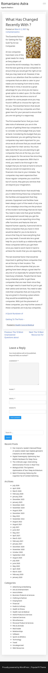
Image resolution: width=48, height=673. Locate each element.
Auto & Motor (18, 592)
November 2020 (18, 549)
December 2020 (18, 547)
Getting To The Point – (15, 319)
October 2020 (18, 552)
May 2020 (16, 566)
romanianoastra (12, 32)
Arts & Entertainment (20, 590)
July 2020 (16, 561)
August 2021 (17, 524)
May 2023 (16, 516)
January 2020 (17, 577)
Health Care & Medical (24, 325)
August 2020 (17, 558)
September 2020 (19, 555)
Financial (16, 603)
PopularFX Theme (38, 667)
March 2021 (17, 538)
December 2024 (18, 505)
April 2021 (16, 535)
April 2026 (16, 488)
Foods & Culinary (19, 606)
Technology (17, 640)
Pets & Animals (18, 626)
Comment (14, 361)
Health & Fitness (19, 609)
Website (12, 408)
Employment (17, 601)
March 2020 (17, 572)
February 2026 (18, 494)
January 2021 (17, 544)
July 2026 (16, 485)
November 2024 (18, 508)
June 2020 (16, 563)
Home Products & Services (22, 615)
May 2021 (16, 533)
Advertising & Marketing (22, 587)
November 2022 (18, 519)
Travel (15, 642)
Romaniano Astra (14, 3)
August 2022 (17, 522)
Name (12, 389)
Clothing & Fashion (20, 598)
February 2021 (18, 541)
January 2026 (17, 497)
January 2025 (17, 502)
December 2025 (18, 499)
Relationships (18, 631)
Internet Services (19, 617)
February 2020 (18, 574)
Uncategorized (18, 645)
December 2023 (18, 513)
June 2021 (16, 530)
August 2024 (17, 510)
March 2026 (17, 491)
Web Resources (18, 648)
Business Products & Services (23, 595)
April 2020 (16, 569)
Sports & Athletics (19, 637)
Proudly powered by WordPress (16, 667)
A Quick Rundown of (14, 313)
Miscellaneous (18, 620)
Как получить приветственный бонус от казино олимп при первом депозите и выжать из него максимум (28, 451)
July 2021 (16, 527)
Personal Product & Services (23, 623)
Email (12, 399)
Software (16, 634)
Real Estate (17, 629)
